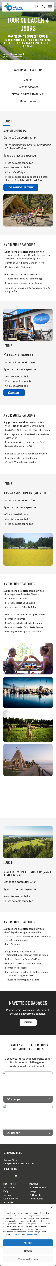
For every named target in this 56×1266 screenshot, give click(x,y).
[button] (51, 1207)
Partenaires (9, 1187)
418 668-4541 (10, 1160)
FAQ (5, 1191)
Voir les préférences (28, 1259)
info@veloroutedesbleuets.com (18, 1163)
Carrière (7, 1195)
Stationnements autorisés (20, 187)
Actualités (8, 1202)
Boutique (33, 1183)
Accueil (6, 54)
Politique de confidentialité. (27, 1234)
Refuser (28, 1251)
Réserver (28, 1022)
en (36, 6)
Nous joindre (9, 1183)
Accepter (28, 1243)
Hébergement (14, 392)
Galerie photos (10, 1198)
